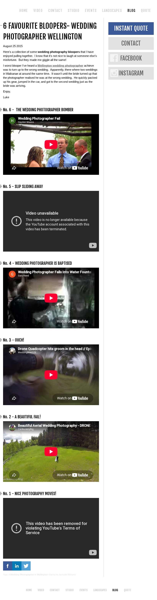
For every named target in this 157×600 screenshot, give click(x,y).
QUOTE (146, 10)
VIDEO (38, 10)
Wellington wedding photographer (60, 65)
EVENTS (91, 10)
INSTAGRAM (131, 73)
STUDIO (73, 10)
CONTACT (55, 10)
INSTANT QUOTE (131, 28)
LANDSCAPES (112, 10)
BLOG (131, 10)
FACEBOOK (131, 58)
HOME (23, 10)
